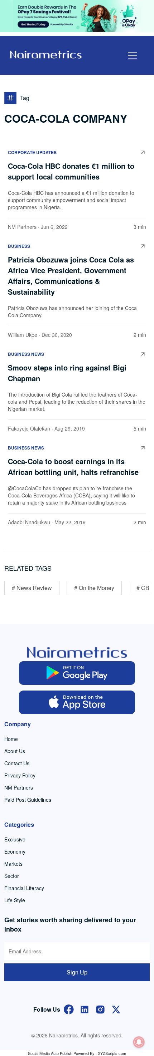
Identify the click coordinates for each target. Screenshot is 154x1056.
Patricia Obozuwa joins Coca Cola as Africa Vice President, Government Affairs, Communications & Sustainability (71, 275)
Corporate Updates (32, 152)
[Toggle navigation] (132, 55)
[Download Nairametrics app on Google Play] (77, 673)
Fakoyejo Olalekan (29, 428)
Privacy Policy (19, 775)
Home (11, 738)
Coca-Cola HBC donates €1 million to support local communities (71, 171)
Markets (13, 863)
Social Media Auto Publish (50, 1053)
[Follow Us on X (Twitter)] (116, 1009)
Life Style (14, 900)
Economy (14, 851)
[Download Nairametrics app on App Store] (77, 702)
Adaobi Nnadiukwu (29, 522)
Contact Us (16, 763)
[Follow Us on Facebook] (69, 1009)
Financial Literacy (24, 888)
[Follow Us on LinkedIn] (85, 1009)
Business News (26, 354)
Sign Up (77, 972)
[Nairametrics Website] (46, 54)
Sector (11, 875)
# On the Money (94, 588)
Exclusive (14, 839)
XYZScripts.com (112, 1053)
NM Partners (22, 226)
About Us (14, 751)
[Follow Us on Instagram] (100, 1009)
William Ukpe (22, 334)
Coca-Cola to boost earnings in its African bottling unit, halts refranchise (73, 466)
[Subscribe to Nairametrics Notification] (139, 1042)
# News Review (32, 588)
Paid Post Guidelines (27, 799)
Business (19, 246)
